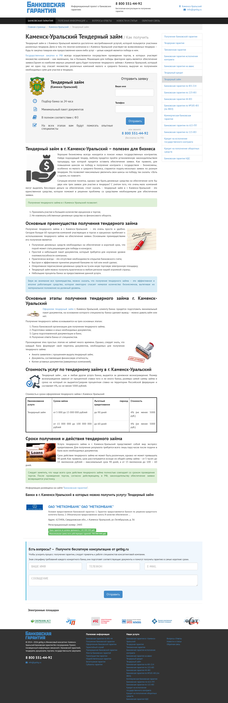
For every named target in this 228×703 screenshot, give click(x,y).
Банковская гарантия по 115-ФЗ (180, 132)
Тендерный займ (172, 79)
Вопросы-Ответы (102, 20)
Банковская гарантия (40, 20)
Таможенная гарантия (175, 49)
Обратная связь (151, 20)
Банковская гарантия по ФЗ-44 (99, 638)
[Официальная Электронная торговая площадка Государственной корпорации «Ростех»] (71, 620)
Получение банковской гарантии (180, 36)
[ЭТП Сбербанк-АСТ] (41, 620)
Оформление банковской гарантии (101, 644)
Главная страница (36, 26)
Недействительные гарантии (98, 658)
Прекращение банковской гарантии (101, 650)
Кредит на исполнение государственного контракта (138, 689)
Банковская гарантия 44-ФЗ (178, 99)
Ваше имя (120, 86)
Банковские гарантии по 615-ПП (180, 125)
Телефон (120, 102)
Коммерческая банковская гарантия (141, 679)
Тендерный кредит (173, 72)
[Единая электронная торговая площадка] (162, 620)
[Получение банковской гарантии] (46, 7)
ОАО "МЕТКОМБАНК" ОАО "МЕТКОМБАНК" (81, 506)
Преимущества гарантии (96, 656)
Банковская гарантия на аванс (179, 66)
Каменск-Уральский (191, 6)
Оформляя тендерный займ (58, 308)
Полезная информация (72, 20)
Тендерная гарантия (174, 43)
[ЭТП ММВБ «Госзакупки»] (131, 620)
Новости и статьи (126, 20)
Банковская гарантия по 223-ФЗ (180, 92)
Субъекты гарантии (94, 664)
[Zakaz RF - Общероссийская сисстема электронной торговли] (192, 620)
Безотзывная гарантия (95, 661)
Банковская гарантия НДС (177, 158)
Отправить (135, 121)
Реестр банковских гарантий (98, 653)
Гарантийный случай (95, 647)
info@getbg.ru (194, 9)
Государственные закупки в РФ (44, 55)
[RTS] (101, 620)
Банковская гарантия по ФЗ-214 (180, 85)
